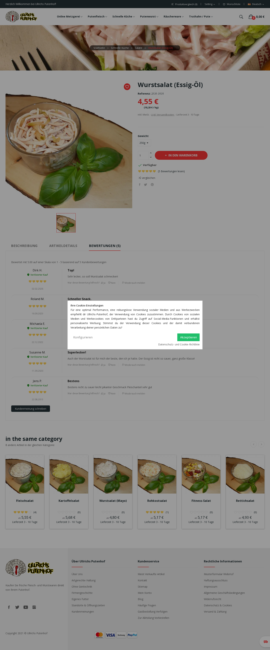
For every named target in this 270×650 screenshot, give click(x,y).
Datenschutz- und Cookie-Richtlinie (179, 344)
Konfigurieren (83, 337)
